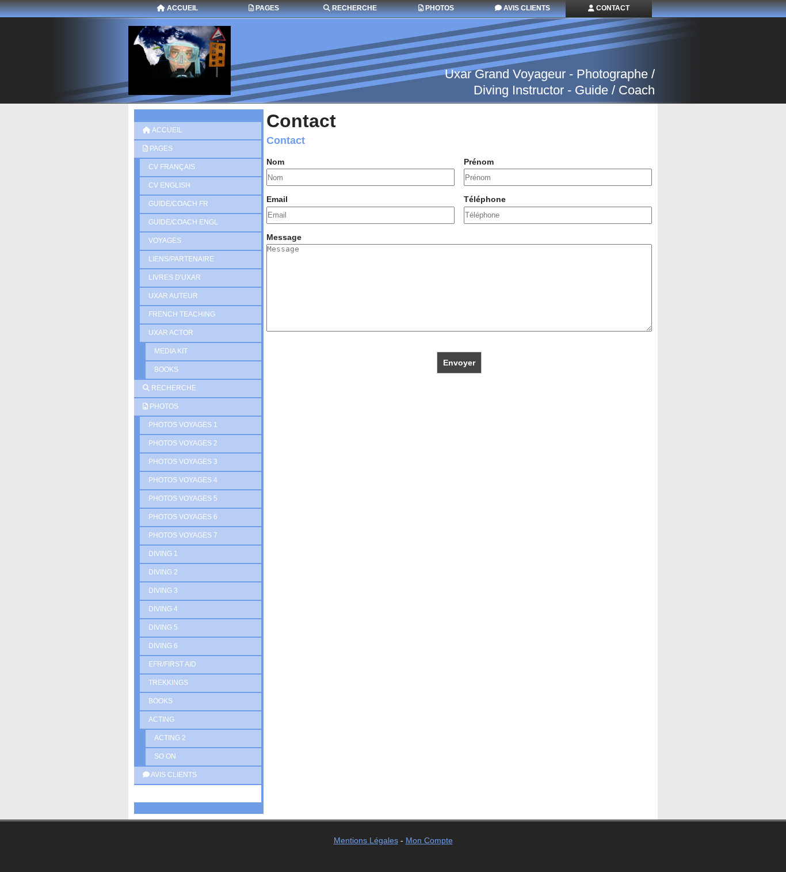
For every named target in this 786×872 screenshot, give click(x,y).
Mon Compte (429, 840)
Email (277, 199)
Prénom (479, 161)
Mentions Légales (366, 840)
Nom (275, 161)
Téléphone (485, 199)
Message (284, 237)
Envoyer (459, 362)
